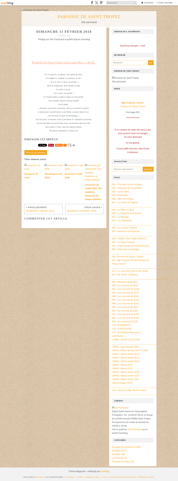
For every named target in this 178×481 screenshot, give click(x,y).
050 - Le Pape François (123, 242)
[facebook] (92, 2)
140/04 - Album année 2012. (126, 361)
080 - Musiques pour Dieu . (125, 282)
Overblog (105, 471)
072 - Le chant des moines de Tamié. (130, 271)
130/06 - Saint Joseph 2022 (125, 347)
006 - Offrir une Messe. (123, 199)
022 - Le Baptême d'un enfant (126, 213)
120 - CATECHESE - (122, 329)
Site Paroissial (134, 429)
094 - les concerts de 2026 (125, 321)
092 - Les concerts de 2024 (125, 318)
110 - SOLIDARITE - (122, 325)
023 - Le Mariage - (121, 217)
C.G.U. (104, 477)
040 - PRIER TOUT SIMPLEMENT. (129, 238)
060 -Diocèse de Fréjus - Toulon (128, 256)
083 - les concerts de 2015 (125, 285)
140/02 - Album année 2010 (125, 354)
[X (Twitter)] (96, 2)
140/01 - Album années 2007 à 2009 (130, 350)
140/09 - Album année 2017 (125, 379)
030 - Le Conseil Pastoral (124, 228)
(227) (119, 450)
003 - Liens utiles (120, 191)
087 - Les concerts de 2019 (125, 300)
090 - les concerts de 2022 (125, 311)
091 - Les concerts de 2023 (125, 314)
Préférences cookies (146, 477)
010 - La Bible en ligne (123, 210)
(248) (126, 447)
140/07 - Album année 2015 (125, 372)
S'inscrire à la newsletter (35, 153)
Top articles (70, 477)
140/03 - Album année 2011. (126, 357)
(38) (118, 454)
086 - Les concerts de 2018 (125, 296)
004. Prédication (120, 195)
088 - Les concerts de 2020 (125, 303)
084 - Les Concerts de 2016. (126, 289)
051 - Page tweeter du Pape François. (130, 246)
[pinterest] (101, 2)
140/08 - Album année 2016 (125, 376)
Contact (80, 477)
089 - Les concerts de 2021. (125, 307)
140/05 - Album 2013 (122, 365)
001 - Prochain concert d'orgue (127, 184)
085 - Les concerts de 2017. (125, 293)
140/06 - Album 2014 (122, 368)
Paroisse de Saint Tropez (89, 16)
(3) (119, 458)
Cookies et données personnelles (123, 477)
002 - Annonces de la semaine (127, 188)
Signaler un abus (92, 477)
